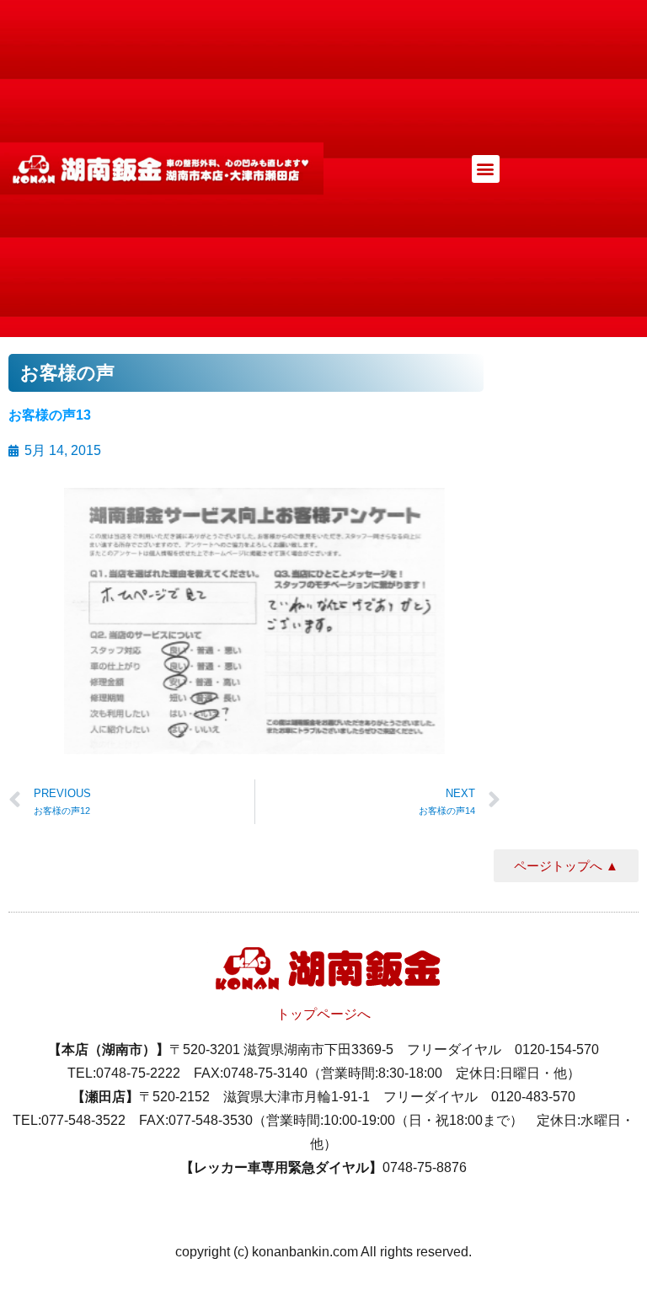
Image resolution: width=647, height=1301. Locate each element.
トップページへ (323, 1014)
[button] (486, 169)
